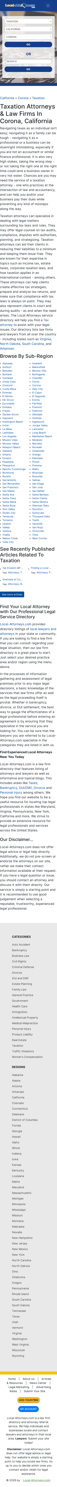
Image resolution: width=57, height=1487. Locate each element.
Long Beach (39, 432)
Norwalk (37, 447)
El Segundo (38, 396)
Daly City (37, 388)
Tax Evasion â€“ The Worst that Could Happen (13, 567)
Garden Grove (10, 414)
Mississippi (19, 1209)
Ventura (6, 531)
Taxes (33, 783)
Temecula (7, 516)
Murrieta (37, 443)
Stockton (37, 509)
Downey (7, 392)
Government (20, 1000)
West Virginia (20, 1344)
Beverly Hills (39, 370)
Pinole (35, 461)
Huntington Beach (12, 421)
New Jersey (19, 1243)
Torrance (7, 520)
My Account (28, 1408)
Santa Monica (40, 501)
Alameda (7, 363)
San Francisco (10, 487)
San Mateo (8, 490)
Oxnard (6, 458)
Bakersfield (38, 367)
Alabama (17, 1075)
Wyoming (18, 1355)
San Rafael (38, 490)
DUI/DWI (25, 788)
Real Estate (19, 1040)
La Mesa (7, 428)
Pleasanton (8, 465)
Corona (23, 98)
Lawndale (7, 432)
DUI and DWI (20, 978)
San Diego (38, 483)
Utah (15, 1322)
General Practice (22, 995)
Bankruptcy (8, 788)
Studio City (8, 512)
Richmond (8, 472)
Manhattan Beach (42, 436)
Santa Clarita (39, 498)
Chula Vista (9, 381)
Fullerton (37, 410)
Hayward (7, 418)
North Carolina (21, 1260)
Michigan (18, 1198)
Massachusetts (21, 1192)
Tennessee (19, 1310)
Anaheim (37, 363)
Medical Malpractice (25, 1023)
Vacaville (37, 523)
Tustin (35, 520)
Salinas (36, 479)
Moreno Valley (10, 443)
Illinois (16, 1148)
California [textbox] (13, 29)
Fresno (6, 410)
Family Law (19, 989)
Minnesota (19, 1204)
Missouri (17, 1215)
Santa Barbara (40, 494)
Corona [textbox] (11, 36)
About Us (29, 1378)
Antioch (6, 367)
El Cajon (37, 392)
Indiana (16, 1153)
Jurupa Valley (40, 425)
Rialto (35, 469)
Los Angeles (9, 436)
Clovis (35, 381)
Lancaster (37, 428)
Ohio (15, 1271)
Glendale (37, 414)
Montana (18, 1221)
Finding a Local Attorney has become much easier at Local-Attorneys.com (41, 567)
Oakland (7, 450)
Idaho (15, 1142)
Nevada (17, 1232)
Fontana (7, 407)
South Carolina (33, 344)
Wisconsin (18, 1350)
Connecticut (20, 1108)
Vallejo (6, 527)
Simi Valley (8, 509)
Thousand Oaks (41, 516)
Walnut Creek (10, 538)
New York (18, 1254)
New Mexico (20, 1249)
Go (28, 44)
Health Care (19, 1006)
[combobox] (28, 21)
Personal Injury (11, 792)
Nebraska (18, 1226)
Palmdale (37, 458)
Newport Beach (11, 447)
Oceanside (38, 450)
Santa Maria (9, 501)
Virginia (45, 339)
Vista (35, 534)
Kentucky (18, 1170)
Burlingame (38, 374)
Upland (6, 523)
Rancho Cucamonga (14, 469)
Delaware (18, 1114)
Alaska (16, 1080)
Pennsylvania (20, 1288)
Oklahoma (18, 1277)
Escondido (8, 403)
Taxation (38, 98)
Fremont (37, 407)
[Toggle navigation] (48, 6)
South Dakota (21, 1305)
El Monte (7, 396)
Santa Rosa (8, 505)
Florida (16, 1125)
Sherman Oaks (40, 505)
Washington (19, 1339)
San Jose (37, 487)
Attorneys (13, 572)
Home (12, 1378)
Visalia (6, 534)
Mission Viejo (10, 439)
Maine (16, 1181)
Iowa (15, 1159)
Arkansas (7, 348)
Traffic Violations (23, 1051)
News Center (38, 1383)
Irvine (5, 425)
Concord (7, 385)
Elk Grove (8, 399)
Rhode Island (20, 1294)
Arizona (17, 1086)
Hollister (37, 418)
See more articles (12, 594)
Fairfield (37, 403)
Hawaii (16, 1136)
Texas (16, 1316)
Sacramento (9, 479)
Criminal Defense (23, 967)
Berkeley (7, 370)
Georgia (17, 1131)
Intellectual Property (25, 1017)
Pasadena (8, 461)
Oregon (17, 1282)
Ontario (6, 454)
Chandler (37, 377)
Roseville (37, 476)
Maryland (18, 1187)
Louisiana (18, 1176)
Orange (36, 454)
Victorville (38, 531)
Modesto (37, 439)
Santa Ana (8, 494)
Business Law (20, 955)
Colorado (18, 1103)
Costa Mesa (9, 388)
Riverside (37, 472)
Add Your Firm (28, 1400)
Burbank (7, 374)
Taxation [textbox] (12, 21)
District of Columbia (25, 1119)
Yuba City (8, 541)
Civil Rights (19, 961)
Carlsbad (7, 377)
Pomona (37, 465)
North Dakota (10, 344)
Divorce (39, 788)
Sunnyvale (38, 512)
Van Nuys (37, 527)
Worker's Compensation (27, 1056)
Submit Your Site (34, 1391)
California (7, 98)
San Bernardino (11, 483)
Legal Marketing (19, 1387)
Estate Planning (22, 983)
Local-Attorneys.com (15, 624)
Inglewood (38, 421)
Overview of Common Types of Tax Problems (13, 579)
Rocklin (6, 476)
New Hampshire (22, 1237)
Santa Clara (9, 498)
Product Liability (22, 1034)
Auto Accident (21, 944)
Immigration (20, 1012)
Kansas (16, 1164)
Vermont (17, 1327)
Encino (36, 399)
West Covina (39, 538)
